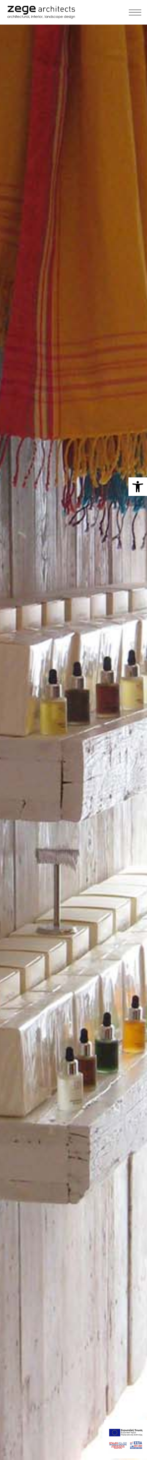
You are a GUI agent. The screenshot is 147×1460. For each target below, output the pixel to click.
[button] (137, 486)
